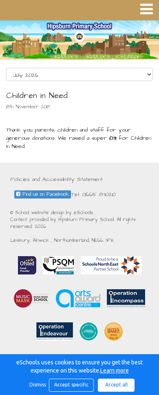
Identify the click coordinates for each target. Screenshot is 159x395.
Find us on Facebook (44, 194)
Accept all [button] (116, 384)
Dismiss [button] (37, 384)
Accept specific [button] (71, 384)
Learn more (114, 370)
